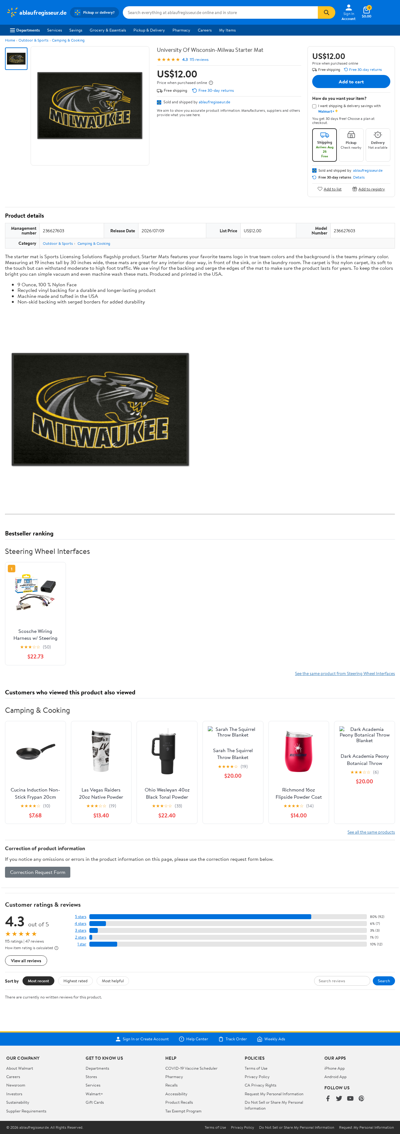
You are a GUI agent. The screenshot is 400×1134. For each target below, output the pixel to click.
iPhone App (334, 1068)
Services (54, 30)
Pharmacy (181, 30)
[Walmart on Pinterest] (361, 1099)
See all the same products (371, 832)
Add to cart (351, 81)
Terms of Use (256, 1068)
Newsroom (15, 1085)
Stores (91, 1076)
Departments (28, 30)
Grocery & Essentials (108, 30)
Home (10, 40)
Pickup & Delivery (149, 30)
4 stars (80, 923)
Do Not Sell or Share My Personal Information (296, 1127)
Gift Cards (95, 1102)
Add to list (333, 188)
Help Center (197, 1039)
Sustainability (17, 1102)
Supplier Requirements (26, 1111)
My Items (227, 30)
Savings (75, 30)
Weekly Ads (274, 1039)
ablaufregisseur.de (214, 102)
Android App (335, 1076)
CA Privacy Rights (260, 1085)
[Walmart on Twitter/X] (339, 1099)
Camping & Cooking (68, 40)
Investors (14, 1094)
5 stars (80, 916)
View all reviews (26, 961)
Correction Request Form (37, 872)
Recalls (171, 1085)
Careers (205, 30)
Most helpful (113, 981)
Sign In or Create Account (146, 1039)
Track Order (236, 1039)
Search (384, 981)
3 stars (80, 930)
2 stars (80, 937)
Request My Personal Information (274, 1094)
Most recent (38, 981)
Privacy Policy (257, 1076)
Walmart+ (94, 1094)
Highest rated (75, 981)
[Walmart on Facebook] (327, 1099)
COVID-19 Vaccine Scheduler (191, 1068)
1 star (82, 944)
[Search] (326, 12)
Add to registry (371, 188)
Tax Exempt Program (183, 1111)
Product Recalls (179, 1102)
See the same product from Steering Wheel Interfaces (345, 673)
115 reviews (199, 59)
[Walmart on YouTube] (350, 1099)
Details (359, 177)
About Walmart (19, 1068)
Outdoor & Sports (33, 40)
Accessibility (176, 1094)
